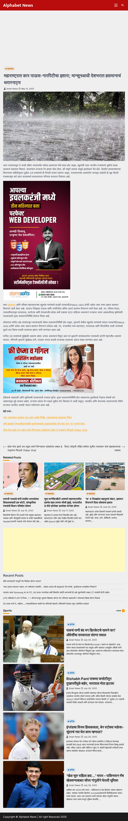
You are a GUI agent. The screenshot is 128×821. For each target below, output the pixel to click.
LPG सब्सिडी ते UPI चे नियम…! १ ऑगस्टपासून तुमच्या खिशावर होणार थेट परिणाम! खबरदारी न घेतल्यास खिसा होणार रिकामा (51, 598)
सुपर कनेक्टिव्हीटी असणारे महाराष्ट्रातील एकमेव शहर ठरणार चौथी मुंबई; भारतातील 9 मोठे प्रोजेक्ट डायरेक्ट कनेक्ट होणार (63, 502)
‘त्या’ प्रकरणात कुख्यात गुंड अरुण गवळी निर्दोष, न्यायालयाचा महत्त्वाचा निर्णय (37, 417)
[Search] (122, 5)
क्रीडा (72, 624)
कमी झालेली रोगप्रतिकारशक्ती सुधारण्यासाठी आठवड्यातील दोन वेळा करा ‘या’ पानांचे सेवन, (44, 423)
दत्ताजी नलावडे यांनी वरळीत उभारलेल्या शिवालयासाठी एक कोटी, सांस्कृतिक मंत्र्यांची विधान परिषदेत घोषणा (21, 502)
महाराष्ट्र (10, 69)
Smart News (12, 89)
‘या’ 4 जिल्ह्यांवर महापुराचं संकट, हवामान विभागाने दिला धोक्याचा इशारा (104, 500)
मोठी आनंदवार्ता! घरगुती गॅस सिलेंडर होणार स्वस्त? (22, 581)
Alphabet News (18, 5)
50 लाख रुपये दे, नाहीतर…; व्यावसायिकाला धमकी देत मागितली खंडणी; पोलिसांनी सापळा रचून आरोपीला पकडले (46, 603)
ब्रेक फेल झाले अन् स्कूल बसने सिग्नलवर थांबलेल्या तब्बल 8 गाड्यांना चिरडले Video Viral (45, 430)
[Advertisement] (64, 34)
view (118, 610)
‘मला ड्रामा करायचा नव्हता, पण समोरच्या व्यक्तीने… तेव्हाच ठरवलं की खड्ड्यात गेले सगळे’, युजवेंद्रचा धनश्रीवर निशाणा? (50, 586)
